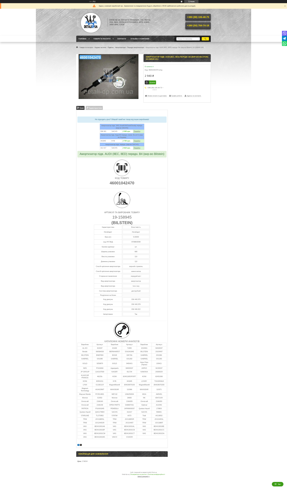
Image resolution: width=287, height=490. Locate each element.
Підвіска (111, 47)
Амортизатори (120, 47)
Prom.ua (154, 472)
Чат (279, 484)
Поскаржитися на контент (138, 474)
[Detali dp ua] (90, 22)
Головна (82, 39)
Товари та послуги (101, 39)
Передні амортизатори (135, 47)
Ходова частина (100, 47)
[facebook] (78, 445)
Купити (152, 82)
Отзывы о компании (139, 39)
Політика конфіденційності (156, 474)
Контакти (121, 39)
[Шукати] (205, 38)
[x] (81, 445)
